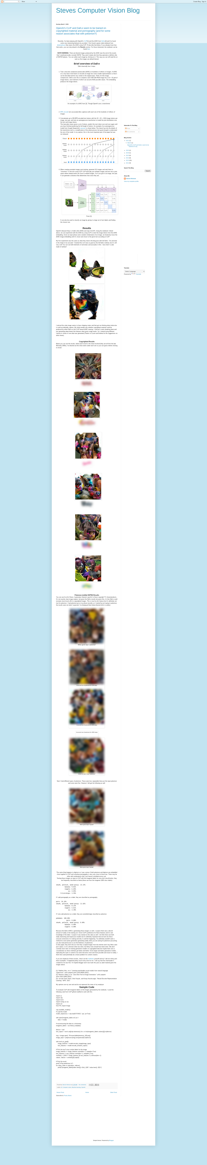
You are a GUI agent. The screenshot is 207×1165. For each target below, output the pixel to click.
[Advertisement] (130, 59)
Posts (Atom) (67, 1095)
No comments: (83, 1084)
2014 (127, 158)
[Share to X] (94, 1085)
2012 (127, 163)
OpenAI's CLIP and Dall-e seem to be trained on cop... (138, 145)
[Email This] (90, 1085)
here (88, 49)
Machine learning (76, 1087)
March (129, 143)
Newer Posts (60, 1092)
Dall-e (103, 41)
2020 (127, 150)
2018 (127, 153)
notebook (91, 958)
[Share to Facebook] (96, 1085)
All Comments (130, 132)
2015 (127, 155)
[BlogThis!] (92, 1085)
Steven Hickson (131, 178)
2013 (127, 160)
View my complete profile (131, 181)
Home (87, 1092)
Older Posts (113, 1092)
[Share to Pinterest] (98, 1085)
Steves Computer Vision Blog (98, 10)
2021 (127, 140)
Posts (128, 128)
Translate (138, 274)
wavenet (82, 128)
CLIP (85, 41)
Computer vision (67, 1087)
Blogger (111, 1140)
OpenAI (83, 1087)
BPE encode (64, 112)
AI (61, 1087)
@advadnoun (61, 45)
